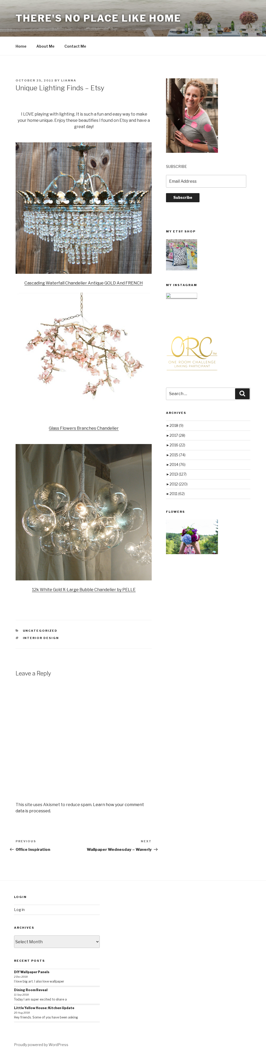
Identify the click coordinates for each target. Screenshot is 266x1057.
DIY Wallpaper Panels (31, 972)
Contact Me (75, 46)
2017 (177, 435)
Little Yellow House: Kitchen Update (44, 1008)
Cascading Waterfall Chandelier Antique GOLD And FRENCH (83, 283)
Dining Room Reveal (31, 990)
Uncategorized (40, 630)
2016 (177, 445)
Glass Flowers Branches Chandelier (84, 428)
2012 (179, 484)
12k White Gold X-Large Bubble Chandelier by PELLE (84, 589)
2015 (177, 455)
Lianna (68, 80)
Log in (19, 909)
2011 (177, 493)
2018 (176, 425)
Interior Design (41, 638)
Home (21, 46)
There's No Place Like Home (98, 18)
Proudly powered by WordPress (41, 1044)
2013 (178, 474)
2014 (177, 464)
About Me (45, 46)
